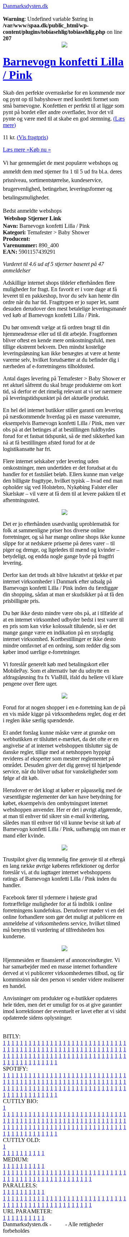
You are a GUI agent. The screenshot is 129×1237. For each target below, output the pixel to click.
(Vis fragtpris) (32, 137)
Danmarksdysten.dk (25, 6)
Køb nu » (40, 149)
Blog (58, 1224)
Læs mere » (16, 149)
